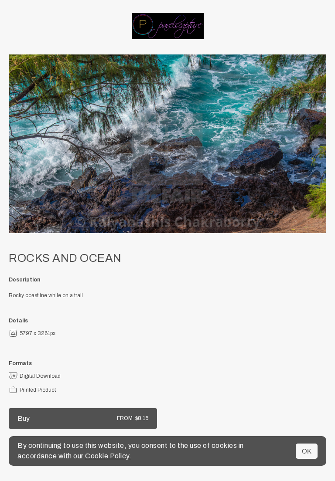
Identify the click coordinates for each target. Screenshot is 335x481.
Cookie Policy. (108, 456)
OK (306, 451)
